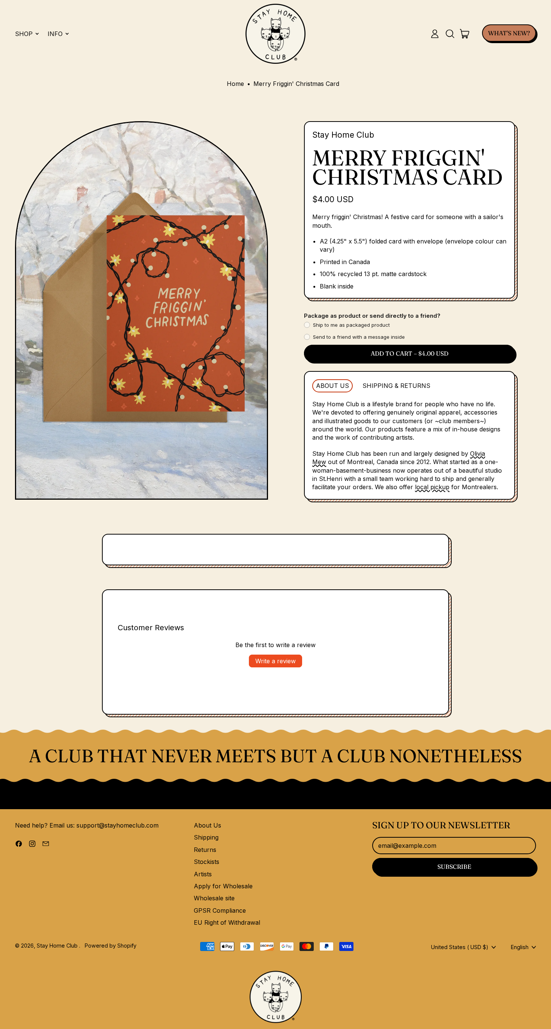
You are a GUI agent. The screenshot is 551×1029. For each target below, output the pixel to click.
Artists (203, 874)
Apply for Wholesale (223, 886)
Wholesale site (214, 898)
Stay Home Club (343, 135)
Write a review (275, 661)
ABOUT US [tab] (332, 385)
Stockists (206, 861)
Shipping (206, 837)
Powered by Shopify (110, 945)
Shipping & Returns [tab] (396, 385)
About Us (207, 825)
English (520, 947)
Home (235, 83)
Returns (205, 849)
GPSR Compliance (220, 910)
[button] (450, 34)
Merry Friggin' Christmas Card (296, 83)
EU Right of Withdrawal (227, 922)
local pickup (432, 487)
